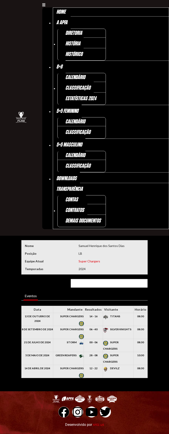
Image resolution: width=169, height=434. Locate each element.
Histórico (74, 54)
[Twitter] (105, 411)
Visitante (111, 309)
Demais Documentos (83, 220)
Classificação (77, 88)
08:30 (140, 316)
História (72, 43)
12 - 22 (93, 368)
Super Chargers (89, 261)
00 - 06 (93, 342)
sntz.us (98, 425)
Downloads (66, 178)
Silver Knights (120, 329)
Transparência (69, 189)
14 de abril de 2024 (37, 368)
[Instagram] (77, 411)
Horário (140, 309)
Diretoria (73, 33)
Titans (115, 316)
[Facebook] (63, 411)
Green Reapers (66, 355)
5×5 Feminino (67, 111)
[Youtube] (91, 411)
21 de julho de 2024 (37, 342)
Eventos (31, 296)
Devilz (114, 368)
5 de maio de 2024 (37, 355)
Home (61, 12)
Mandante (75, 309)
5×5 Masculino (69, 144)
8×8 (59, 66)
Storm (72, 342)
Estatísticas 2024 (80, 98)
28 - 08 (93, 355)
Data (37, 309)
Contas (71, 199)
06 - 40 (93, 329)
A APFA (61, 22)
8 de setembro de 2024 (37, 329)
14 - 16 (93, 316)
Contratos (74, 210)
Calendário (75, 77)
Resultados (93, 309)
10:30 (140, 355)
